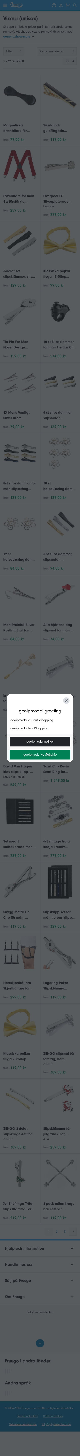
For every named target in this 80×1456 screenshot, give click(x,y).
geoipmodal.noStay (40, 741)
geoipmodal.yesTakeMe (40, 754)
